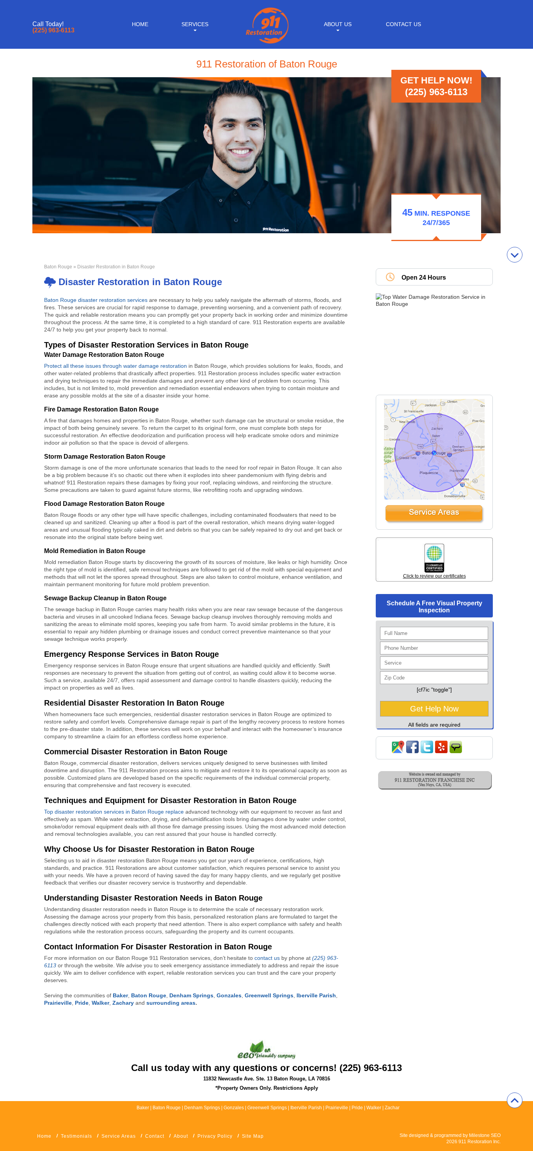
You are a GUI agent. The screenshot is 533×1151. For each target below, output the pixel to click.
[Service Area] (434, 522)
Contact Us (403, 24)
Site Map (253, 1136)
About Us (338, 24)
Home (140, 24)
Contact (154, 1136)
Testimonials (76, 1136)
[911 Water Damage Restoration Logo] (266, 44)
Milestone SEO (485, 1135)
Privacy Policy (215, 1136)
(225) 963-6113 (53, 30)
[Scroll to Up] (514, 1100)
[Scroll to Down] (514, 254)
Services (194, 24)
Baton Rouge (58, 267)
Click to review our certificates (434, 576)
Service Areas (118, 1136)
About (181, 1136)
